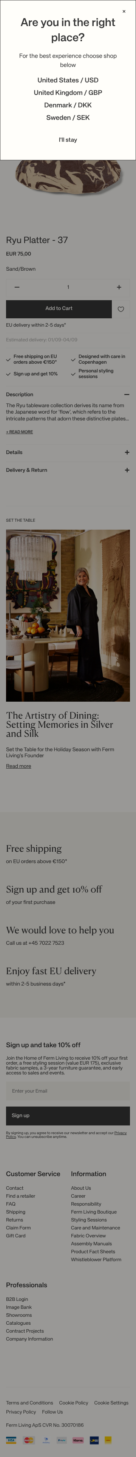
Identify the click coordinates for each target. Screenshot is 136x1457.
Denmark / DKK (68, 105)
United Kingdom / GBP (68, 93)
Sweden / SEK (68, 118)
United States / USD (68, 81)
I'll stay (68, 140)
